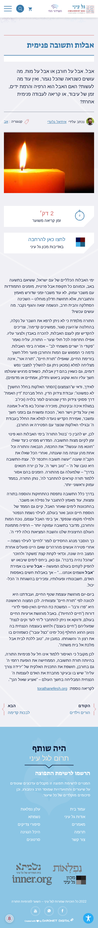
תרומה (79, 832)
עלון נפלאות (30, 809)
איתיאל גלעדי (56, 122)
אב (6, 122)
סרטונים (33, 840)
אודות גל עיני (74, 817)
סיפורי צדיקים (29, 824)
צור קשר (78, 840)
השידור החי (55, 11)
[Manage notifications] (9, 918)
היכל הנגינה (30, 832)
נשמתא (34, 817)
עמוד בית (77, 809)
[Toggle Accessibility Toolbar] (88, 918)
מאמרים (78, 824)
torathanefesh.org (52, 688)
